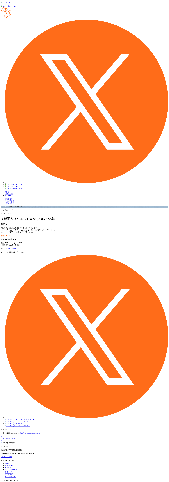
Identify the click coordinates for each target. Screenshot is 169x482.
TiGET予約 (12, 248)
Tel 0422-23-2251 (6, 457)
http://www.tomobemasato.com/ (30, 433)
